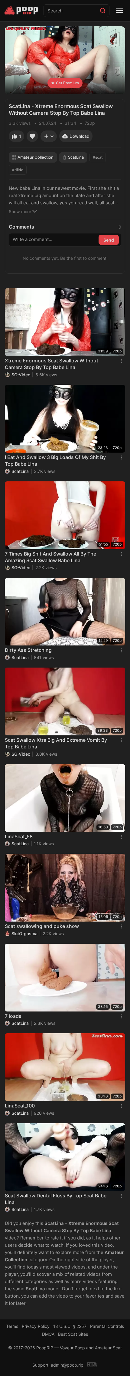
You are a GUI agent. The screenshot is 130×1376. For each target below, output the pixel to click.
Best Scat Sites (73, 1334)
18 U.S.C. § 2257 (69, 1326)
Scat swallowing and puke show (42, 926)
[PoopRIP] (22, 10)
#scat (97, 157)
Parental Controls (107, 1326)
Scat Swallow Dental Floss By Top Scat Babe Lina (55, 1199)
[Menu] (119, 10)
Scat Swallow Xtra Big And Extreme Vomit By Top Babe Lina (56, 743)
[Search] (103, 11)
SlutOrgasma (24, 933)
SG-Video (20, 374)
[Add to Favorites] (32, 136)
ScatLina (76, 157)
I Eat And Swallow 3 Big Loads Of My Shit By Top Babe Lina (55, 460)
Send (108, 240)
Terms (12, 1326)
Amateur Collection (36, 157)
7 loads (13, 1016)
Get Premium (67, 83)
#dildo (17, 169)
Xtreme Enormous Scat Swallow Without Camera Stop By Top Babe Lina (51, 364)
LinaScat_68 (19, 836)
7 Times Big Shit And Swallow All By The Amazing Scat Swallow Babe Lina (50, 557)
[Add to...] (49, 136)
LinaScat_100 (20, 1106)
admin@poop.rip (67, 1365)
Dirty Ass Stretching (28, 650)
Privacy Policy (36, 1326)
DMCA (48, 1334)
